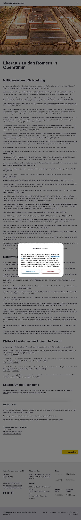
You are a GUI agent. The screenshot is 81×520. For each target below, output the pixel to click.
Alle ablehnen (50, 271)
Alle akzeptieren (30, 271)
